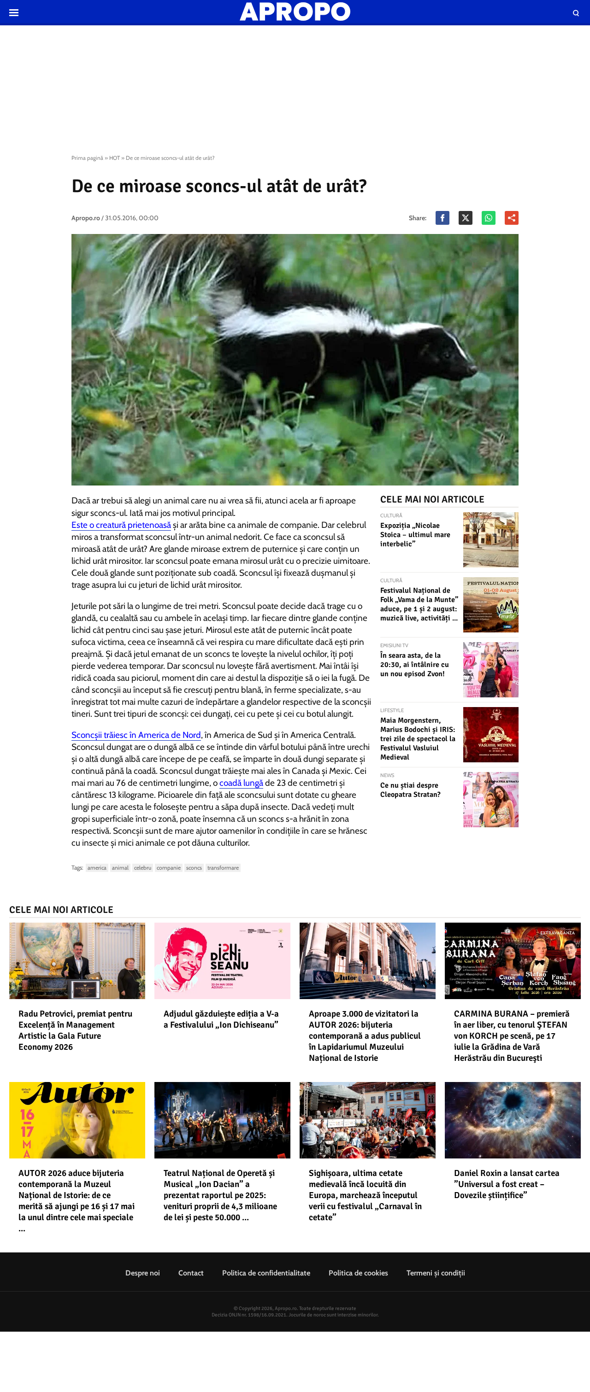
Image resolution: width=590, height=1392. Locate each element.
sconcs (194, 867)
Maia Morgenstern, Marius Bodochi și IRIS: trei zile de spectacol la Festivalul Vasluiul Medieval (417, 739)
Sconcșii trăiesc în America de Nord (136, 735)
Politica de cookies (358, 1273)
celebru (142, 867)
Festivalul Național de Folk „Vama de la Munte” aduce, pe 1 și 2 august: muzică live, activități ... (419, 604)
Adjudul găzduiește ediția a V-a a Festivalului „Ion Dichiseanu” (221, 1019)
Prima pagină (87, 157)
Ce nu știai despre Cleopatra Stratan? (410, 790)
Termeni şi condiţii (436, 1273)
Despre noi (142, 1273)
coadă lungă (241, 783)
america (97, 867)
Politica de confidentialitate (266, 1273)
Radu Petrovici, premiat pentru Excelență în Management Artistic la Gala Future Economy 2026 (75, 1030)
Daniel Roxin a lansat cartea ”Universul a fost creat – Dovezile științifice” (507, 1184)
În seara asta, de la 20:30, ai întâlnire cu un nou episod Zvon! (414, 664)
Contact (191, 1273)
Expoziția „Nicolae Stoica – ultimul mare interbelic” (415, 535)
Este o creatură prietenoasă (121, 525)
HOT (114, 157)
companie (169, 867)
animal (120, 867)
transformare (223, 867)
